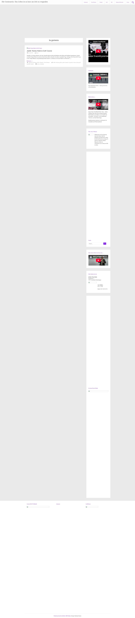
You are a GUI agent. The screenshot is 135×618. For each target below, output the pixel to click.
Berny (37, 53)
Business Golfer (36, 62)
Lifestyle (101, 2)
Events (128, 2)
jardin (63, 62)
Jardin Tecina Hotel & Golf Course (39, 51)
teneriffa (28, 64)
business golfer (59, 62)
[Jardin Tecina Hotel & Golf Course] (34, 48)
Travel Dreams (93, 2)
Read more (29, 61)
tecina (74, 62)
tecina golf (78, 62)
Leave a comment (40, 64)
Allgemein (31, 62)
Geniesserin (86, 2)
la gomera (71, 62)
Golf (107, 2)
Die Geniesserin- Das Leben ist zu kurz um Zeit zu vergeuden (25, 2)
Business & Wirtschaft (119, 2)
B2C (111, 2)
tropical (32, 64)
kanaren (66, 62)
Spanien (41, 62)
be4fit (54, 62)
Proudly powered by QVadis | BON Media (62, 616)
